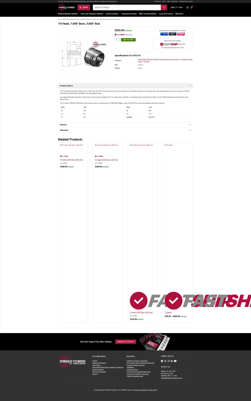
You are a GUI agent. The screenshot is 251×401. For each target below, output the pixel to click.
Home (59, 19)
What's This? (128, 34)
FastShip (102, 1)
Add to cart (128, 40)
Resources (175, 1)
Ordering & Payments (99, 363)
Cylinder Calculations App (135, 376)
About (164, 1)
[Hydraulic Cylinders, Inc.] (66, 7)
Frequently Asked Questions (136, 365)
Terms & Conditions (140, 390)
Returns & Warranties (99, 372)
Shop (85, 7)
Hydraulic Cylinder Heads (107, 19)
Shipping (95, 374)
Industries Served (132, 370)
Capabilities (130, 367)
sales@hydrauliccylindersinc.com (171, 378)
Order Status (96, 365)
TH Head (117, 19)
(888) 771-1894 (177, 7)
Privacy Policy (152, 390)
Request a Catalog (126, 342)
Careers (94, 361)
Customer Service (99, 356)
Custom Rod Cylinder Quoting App (138, 374)
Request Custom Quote (185, 1)
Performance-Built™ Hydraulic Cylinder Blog (140, 363)
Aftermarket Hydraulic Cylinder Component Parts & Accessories (80, 19)
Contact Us (157, 1)
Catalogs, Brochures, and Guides (137, 361)
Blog (168, 1)
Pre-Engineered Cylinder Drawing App (138, 372)
